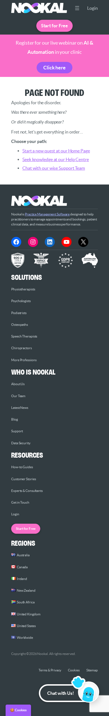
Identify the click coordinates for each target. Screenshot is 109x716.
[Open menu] (77, 8)
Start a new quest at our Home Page (56, 150)
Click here (54, 68)
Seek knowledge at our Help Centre (55, 159)
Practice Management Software (47, 214)
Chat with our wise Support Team (53, 168)
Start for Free (54, 25)
